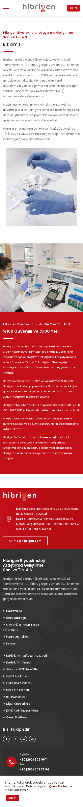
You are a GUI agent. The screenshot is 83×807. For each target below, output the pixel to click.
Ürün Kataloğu (16, 618)
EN (75, 8)
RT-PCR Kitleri (15, 697)
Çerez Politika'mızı (62, 786)
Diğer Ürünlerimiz (18, 704)
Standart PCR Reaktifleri (22, 669)
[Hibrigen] (39, 8)
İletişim (11, 643)
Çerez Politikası (16, 717)
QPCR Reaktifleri (17, 676)
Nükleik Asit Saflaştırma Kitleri (26, 656)
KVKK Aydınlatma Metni (22, 710)
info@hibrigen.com (26, 541)
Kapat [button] (12, 798)
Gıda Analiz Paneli (18, 683)
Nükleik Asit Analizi (18, 662)
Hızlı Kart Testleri (17, 690)
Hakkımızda (14, 611)
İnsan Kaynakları (17, 637)
